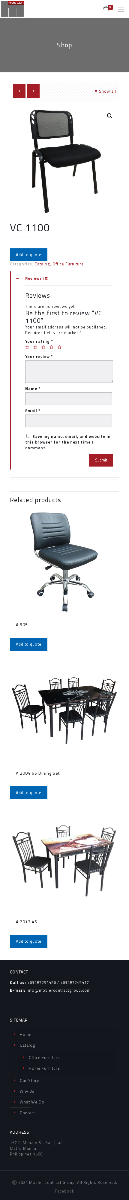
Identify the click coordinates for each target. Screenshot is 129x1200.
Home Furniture (44, 1068)
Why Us (27, 1091)
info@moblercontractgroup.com (59, 990)
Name (32, 389)
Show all (107, 91)
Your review (39, 357)
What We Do (32, 1102)
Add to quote (28, 255)
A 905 (22, 624)
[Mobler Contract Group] (12, 9)
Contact (27, 1113)
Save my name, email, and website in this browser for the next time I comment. (68, 442)
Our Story (29, 1080)
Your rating (39, 341)
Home (26, 1034)
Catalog (42, 264)
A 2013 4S (26, 921)
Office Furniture (68, 264)
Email (32, 411)
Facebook (64, 1191)
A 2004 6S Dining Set (38, 773)
